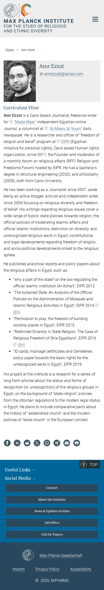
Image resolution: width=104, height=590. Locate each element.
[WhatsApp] (47, 443)
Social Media (18, 478)
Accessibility (80, 569)
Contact (52, 488)
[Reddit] (27, 443)
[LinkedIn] (17, 443)
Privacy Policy (47, 569)
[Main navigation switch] (95, 19)
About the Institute (52, 499)
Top (93, 464)
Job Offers (52, 522)
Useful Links (18, 469)
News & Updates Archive (52, 511)
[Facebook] (7, 443)
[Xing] (56, 443)
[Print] (76, 443)
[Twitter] (37, 443)
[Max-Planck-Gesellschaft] (31, 555)
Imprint (19, 569)
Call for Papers (52, 534)
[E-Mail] (66, 443)
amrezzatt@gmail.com (63, 74)
